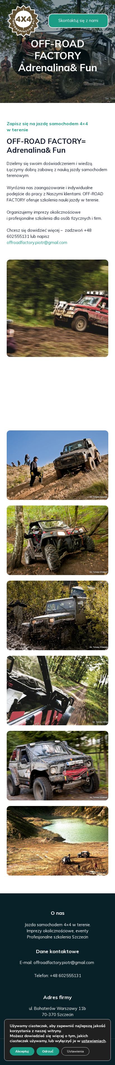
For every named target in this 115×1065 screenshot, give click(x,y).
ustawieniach (94, 1041)
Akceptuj (22, 1051)
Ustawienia (75, 1051)
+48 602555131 (65, 975)
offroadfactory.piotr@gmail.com (37, 242)
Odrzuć (48, 1051)
